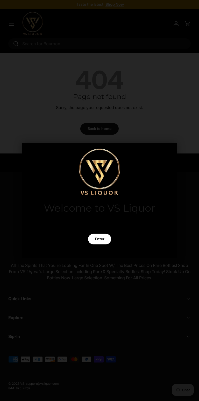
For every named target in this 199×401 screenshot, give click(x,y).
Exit (99, 251)
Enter (99, 238)
